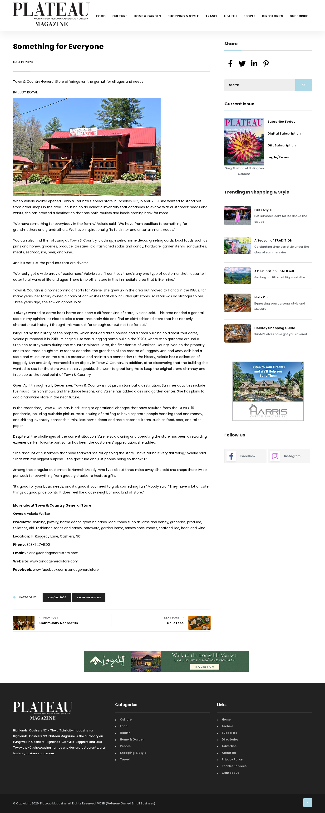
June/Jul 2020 (56, 597)
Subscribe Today (281, 121)
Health (230, 16)
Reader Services (234, 766)
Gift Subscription (281, 145)
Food (101, 16)
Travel (211, 16)
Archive (227, 726)
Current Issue (239, 104)
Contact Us (230, 773)
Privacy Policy (232, 759)
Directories (272, 16)
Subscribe (299, 16)
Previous (213, 392)
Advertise (229, 746)
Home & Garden (147, 16)
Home (226, 719)
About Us (229, 753)
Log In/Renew (278, 157)
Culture (119, 16)
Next (315, 392)
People (249, 16)
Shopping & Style (183, 16)
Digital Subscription (284, 133)
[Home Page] (51, 8)
